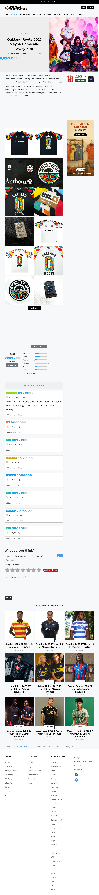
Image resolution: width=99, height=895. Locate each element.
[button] (34, 783)
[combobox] (93, 14)
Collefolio (55, 2)
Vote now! (13, 365)
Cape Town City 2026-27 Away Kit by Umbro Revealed (80, 734)
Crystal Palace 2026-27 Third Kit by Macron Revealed (80, 689)
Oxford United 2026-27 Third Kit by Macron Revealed (49, 689)
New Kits (19, 640)
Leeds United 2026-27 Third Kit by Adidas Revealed (19, 689)
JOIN (83, 7)
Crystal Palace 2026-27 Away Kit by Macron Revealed (19, 734)
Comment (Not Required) (15, 577)
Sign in (90, 7)
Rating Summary (12, 565)
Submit (8, 597)
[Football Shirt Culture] (16, 8)
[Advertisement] (34, 112)
